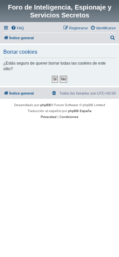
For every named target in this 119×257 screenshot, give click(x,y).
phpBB (45, 105)
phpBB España (80, 111)
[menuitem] (17, 28)
